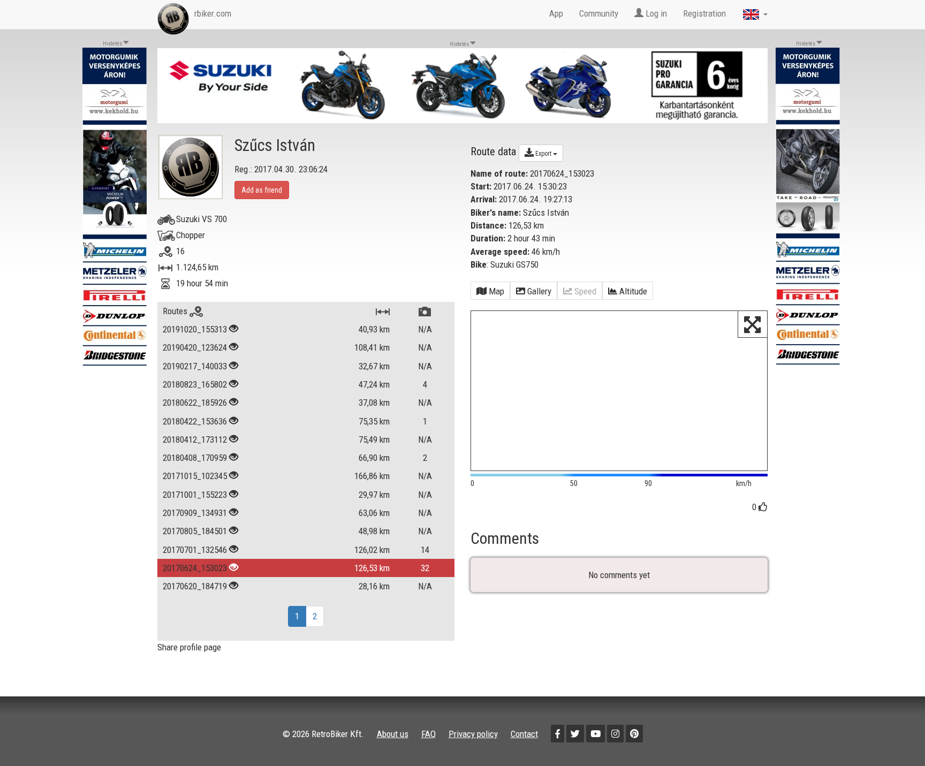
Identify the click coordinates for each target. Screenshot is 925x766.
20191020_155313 (195, 329)
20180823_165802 (195, 384)
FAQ (428, 734)
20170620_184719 (195, 586)
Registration (704, 13)
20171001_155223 (195, 494)
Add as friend (261, 190)
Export (543, 153)
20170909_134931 (195, 512)
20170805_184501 (195, 531)
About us (392, 734)
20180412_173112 (195, 439)
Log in (655, 13)
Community (598, 13)
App (556, 13)
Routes (176, 311)
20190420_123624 (195, 347)
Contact (524, 734)
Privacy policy (473, 734)
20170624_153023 (195, 568)
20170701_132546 (195, 549)
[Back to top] (894, 735)
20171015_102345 (195, 476)
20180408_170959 (195, 457)
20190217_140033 (195, 366)
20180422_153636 (195, 421)
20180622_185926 (195, 402)
